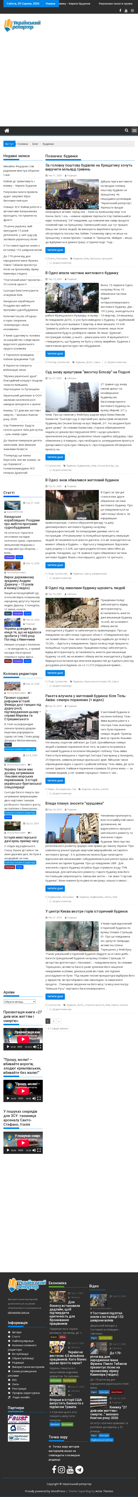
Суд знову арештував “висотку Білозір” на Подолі (87, 372)
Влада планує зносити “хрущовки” (74, 803)
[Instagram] (62, 1471)
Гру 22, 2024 (32, 823)
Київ (86, 258)
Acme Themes (104, 1491)
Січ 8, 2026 (31, 755)
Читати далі (55, 250)
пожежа (123, 1004)
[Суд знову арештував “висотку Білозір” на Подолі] (72, 384)
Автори (16, 1332)
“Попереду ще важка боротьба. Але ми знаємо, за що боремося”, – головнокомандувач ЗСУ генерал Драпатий (21, 463)
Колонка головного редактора (20, 749)
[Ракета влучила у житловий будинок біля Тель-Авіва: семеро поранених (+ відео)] (72, 712)
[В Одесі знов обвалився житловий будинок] (72, 492)
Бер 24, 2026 (32, 683)
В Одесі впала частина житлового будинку (81, 273)
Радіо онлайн (20, 1397)
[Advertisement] (91, 43)
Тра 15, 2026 (77, 1343)
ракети (105, 789)
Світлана (71, 378)
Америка (55, 1424)
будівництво (83, 465)
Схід (74, 789)
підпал (114, 1004)
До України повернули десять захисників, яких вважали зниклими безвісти (22, 444)
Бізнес (51, 258)
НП (109, 681)
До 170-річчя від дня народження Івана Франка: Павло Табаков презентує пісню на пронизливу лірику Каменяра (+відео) (21, 264)
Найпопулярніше (22, 1341)
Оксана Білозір (105, 465)
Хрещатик (107, 258)
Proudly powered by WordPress (45, 1491)
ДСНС (89, 362)
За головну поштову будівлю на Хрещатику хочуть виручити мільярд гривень (88, 167)
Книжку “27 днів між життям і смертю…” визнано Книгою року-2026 (22, 415)
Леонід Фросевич (16, 572)
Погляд (52, 362)
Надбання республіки (101, 1439)
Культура (104, 1392)
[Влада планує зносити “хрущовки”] (72, 815)
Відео (51, 789)
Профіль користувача (25, 1393)
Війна (8, 661)
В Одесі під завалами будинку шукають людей (85, 588)
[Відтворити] (8, 1047)
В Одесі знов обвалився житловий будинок (82, 480)
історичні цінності (94, 1004)
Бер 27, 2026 (77, 1386)
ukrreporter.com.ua (18, 1312)
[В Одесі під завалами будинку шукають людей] (72, 600)
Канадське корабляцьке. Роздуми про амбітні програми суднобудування (20, 305)
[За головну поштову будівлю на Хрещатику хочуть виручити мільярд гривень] (72, 181)
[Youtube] (71, 1471)
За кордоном (63, 789)
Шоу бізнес (117, 1392)
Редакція (72, 175)
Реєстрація (18, 1388)
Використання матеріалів (27, 1367)
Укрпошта (95, 258)
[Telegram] (79, 1471)
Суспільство (63, 362)
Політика (9, 867)
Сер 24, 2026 (119, 1398)
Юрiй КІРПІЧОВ (14, 511)
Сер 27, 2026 (32, 502)
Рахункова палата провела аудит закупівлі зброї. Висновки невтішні (20, 196)
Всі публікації (20, 1354)
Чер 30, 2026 (32, 619)
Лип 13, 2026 (32, 563)
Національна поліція (95, 681)
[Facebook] (54, 1471)
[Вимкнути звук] (35, 1047)
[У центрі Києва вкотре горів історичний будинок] (72, 923)
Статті (19, 557)
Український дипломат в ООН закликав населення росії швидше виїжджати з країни (22, 400)
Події (51, 573)
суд (116, 465)
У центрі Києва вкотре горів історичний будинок (86, 911)
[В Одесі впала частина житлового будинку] (72, 285)
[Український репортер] (7, 130)
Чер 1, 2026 (76, 1293)
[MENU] (134, 130)
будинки (78, 258)
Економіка (62, 258)
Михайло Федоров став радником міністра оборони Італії (21, 170)
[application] (23, 1039)
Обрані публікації (22, 1358)
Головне (9, 557)
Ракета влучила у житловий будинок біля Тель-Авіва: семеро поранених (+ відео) (85, 698)
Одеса (97, 362)
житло (108, 896)
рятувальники (99, 573)
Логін (15, 1384)
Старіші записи (59, 1028)
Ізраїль (96, 789)
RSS (14, 1380)
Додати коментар (62, 262)
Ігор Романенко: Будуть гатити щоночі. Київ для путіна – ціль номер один (23, 430)
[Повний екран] (39, 1047)
